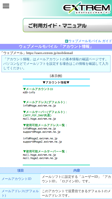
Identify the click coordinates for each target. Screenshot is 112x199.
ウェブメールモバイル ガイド (90, 41)
